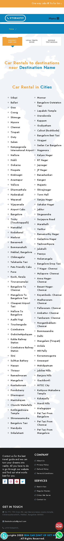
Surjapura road (46, 219)
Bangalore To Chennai (18, 288)
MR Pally (42, 350)
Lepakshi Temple (46, 110)
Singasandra (44, 214)
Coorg (14, 112)
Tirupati (15, 132)
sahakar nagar (45, 204)
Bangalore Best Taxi (48, 135)
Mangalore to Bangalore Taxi (19, 296)
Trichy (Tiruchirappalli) (20, 221)
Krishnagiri (16, 175)
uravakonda (44, 115)
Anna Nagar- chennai (44, 280)
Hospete (15, 170)
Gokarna (16, 165)
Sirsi (13, 355)
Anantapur (17, 179)
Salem (14, 142)
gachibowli (43, 380)
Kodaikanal (17, 232)
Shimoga (16, 117)
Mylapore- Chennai (48, 273)
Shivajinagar (44, 189)
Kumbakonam (18, 385)
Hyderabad (17, 194)
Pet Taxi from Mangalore (45, 431)
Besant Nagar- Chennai (45, 288)
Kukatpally (43, 398)
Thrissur (15, 370)
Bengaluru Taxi (19, 423)
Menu (53, 18)
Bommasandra (45, 331)
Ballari (14, 102)
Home (11, 29)
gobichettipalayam (21, 334)
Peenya (41, 253)
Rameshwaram (19, 375)
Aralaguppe (44, 408)
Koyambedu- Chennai (49, 295)
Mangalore (17, 380)
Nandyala (16, 428)
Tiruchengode (18, 324)
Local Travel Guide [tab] (32, 41)
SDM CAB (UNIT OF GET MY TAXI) (44, 535)
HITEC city (43, 385)
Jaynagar (42, 165)
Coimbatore (17, 329)
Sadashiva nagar (46, 239)
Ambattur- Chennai (48, 313)
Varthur (41, 229)
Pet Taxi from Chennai (45, 423)
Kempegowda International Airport (22, 148)
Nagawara (43, 150)
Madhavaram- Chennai (45, 301)
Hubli (14, 160)
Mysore (15, 122)
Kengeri (41, 179)
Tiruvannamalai (19, 281)
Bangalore (16, 214)
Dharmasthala (18, 189)
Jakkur (40, 209)
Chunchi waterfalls (21, 405)
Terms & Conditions (45, 473)
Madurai (15, 237)
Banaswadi (17, 242)
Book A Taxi (41, 486)
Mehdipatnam (45, 365)
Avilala (41, 346)
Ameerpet (42, 360)
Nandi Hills (43, 403)
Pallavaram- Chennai (49, 308)
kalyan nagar (45, 155)
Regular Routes (43, 491)
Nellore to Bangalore (17, 313)
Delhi (40, 336)
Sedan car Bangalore (49, 145)
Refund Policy (43, 469)
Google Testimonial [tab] (51, 41)
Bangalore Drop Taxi (49, 263)
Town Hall (43, 194)
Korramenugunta (46, 355)
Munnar (41, 97)
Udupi (14, 97)
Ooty (13, 137)
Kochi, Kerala (18, 276)
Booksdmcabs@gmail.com (15, 521)
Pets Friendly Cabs (21, 267)
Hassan (15, 365)
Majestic (41, 184)
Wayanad (16, 199)
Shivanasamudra (20, 418)
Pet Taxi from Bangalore (45, 415)
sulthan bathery (19, 360)
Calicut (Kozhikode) (48, 130)
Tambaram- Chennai (48, 318)
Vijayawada (17, 204)
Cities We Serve (44, 495)
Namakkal (16, 227)
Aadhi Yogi (17, 319)
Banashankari (44, 175)
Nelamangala (45, 258)
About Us (40, 460)
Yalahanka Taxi (19, 262)
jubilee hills (44, 370)
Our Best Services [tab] (12, 41)
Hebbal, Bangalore (21, 252)
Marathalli (43, 224)
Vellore (15, 184)
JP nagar (42, 170)
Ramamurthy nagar (48, 234)
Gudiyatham (44, 125)
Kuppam (42, 120)
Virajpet (41, 140)
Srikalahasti (17, 433)
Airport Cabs (18, 209)
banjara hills (44, 375)
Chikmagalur (18, 257)
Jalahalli (41, 249)
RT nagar (42, 160)
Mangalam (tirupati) (48, 341)
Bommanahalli (19, 247)
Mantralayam (18, 400)
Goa (13, 107)
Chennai (15, 127)
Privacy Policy (43, 464)
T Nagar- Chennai (47, 268)
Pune (13, 272)
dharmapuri (17, 395)
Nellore (15, 155)
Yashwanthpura (45, 244)
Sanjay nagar (45, 199)
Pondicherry (17, 390)
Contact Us (41, 499)
